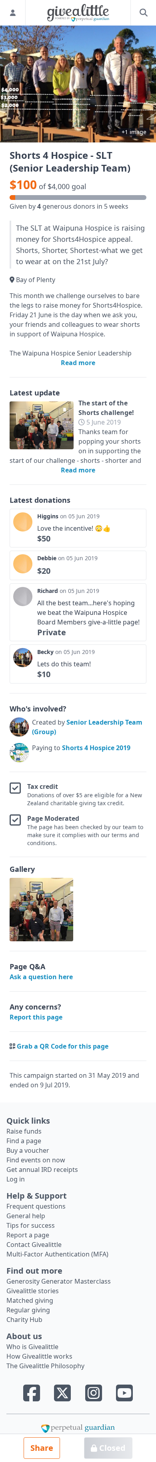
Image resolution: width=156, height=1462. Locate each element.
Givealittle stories (32, 1290)
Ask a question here (41, 976)
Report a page (27, 1235)
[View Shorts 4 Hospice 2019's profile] (19, 752)
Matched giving (29, 1300)
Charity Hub (24, 1319)
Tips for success (30, 1225)
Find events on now (35, 1160)
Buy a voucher (27, 1150)
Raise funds (24, 1131)
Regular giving (28, 1310)
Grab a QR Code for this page (62, 1046)
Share (41, 1447)
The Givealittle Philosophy (45, 1365)
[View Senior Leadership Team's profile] (19, 727)
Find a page (23, 1140)
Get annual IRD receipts (42, 1169)
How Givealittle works (39, 1356)
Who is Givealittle (32, 1346)
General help (25, 1215)
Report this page (36, 1017)
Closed (111, 1447)
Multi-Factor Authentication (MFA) (57, 1254)
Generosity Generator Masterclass (58, 1281)
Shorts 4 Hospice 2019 (96, 747)
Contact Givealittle (34, 1244)
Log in (15, 1179)
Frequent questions (36, 1206)
